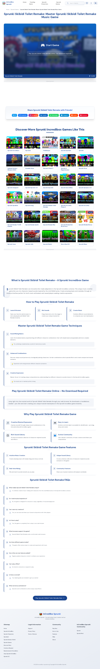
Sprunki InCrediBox (8, 631)
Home (24, 2)
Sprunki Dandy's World (9, 639)
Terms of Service (32, 634)
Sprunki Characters (44, 3)
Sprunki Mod (80, 633)
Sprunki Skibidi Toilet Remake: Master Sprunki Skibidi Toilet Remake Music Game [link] (40, 9)
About (54, 639)
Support (30, 628)
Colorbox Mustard (8, 648)
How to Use (55, 631)
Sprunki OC (7, 656)
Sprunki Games (58, 3)
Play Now (54, 628)
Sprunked (6, 637)
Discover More (7, 645)
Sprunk (78, 630)
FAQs (53, 637)
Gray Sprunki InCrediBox (10, 653)
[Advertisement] (50, 93)
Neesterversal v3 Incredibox (11, 651)
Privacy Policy (31, 631)
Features (54, 634)
